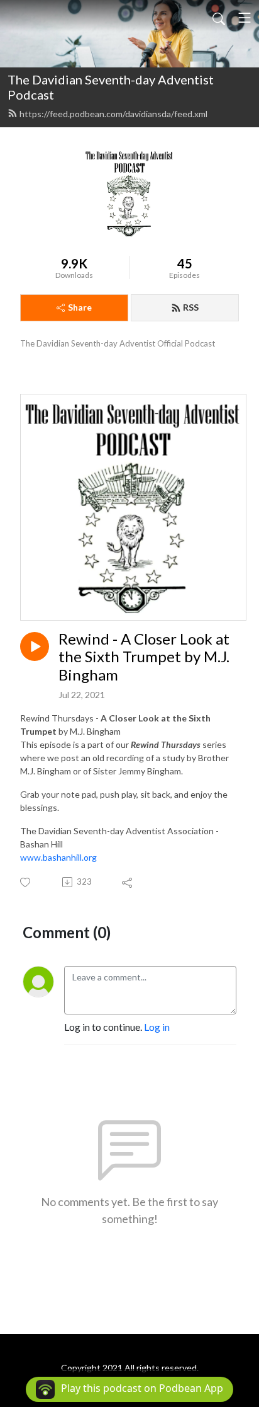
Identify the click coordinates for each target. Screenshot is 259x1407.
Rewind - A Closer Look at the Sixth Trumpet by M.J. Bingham (143, 657)
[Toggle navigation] (244, 18)
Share (80, 307)
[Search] (218, 17)
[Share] (128, 882)
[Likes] (26, 882)
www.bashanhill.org (58, 857)
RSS (191, 307)
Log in (157, 1027)
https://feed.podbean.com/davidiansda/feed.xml (113, 113)
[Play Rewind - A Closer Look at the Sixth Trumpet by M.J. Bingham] (34, 646)
